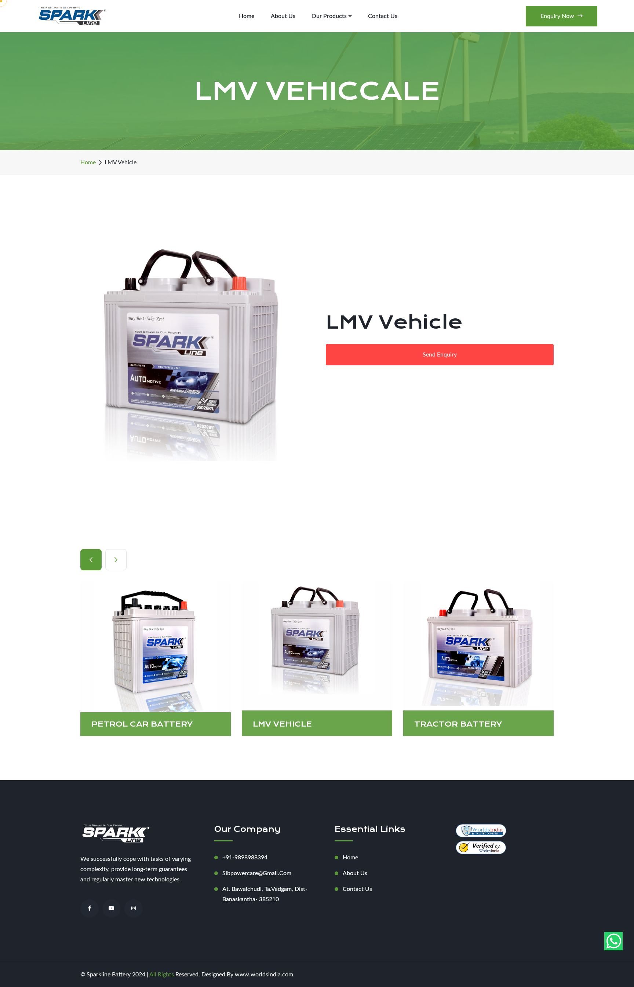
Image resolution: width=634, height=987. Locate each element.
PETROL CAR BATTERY (90, 724)
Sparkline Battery (109, 974)
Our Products (329, 16)
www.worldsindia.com (263, 974)
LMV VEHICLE (230, 724)
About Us (283, 16)
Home (247, 16)
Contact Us (382, 16)
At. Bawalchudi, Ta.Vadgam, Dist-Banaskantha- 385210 (264, 894)
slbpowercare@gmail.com (256, 873)
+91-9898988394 (244, 857)
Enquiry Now (558, 16)
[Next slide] (91, 559)
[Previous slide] (116, 559)
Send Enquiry (440, 355)
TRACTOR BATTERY (406, 724)
